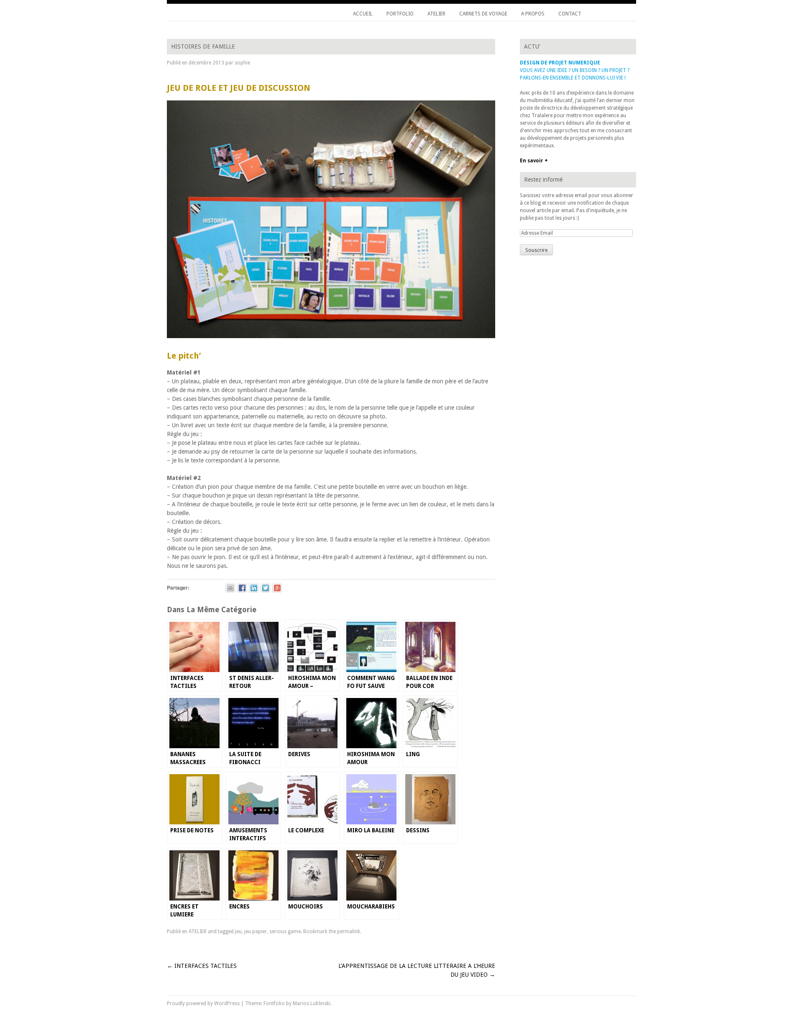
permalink (348, 931)
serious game (285, 931)
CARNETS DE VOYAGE (483, 14)
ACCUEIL (363, 14)
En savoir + (534, 161)
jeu (238, 931)
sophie (242, 63)
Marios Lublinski (311, 1003)
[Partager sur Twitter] (265, 588)
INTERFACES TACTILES (202, 965)
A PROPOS (533, 14)
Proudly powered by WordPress (203, 1003)
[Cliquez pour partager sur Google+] (277, 588)
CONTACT (569, 14)
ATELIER (436, 14)
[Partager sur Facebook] (242, 588)
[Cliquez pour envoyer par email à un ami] (230, 588)
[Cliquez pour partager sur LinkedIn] (253, 588)
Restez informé (543, 179)
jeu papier (255, 931)
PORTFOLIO (400, 14)
